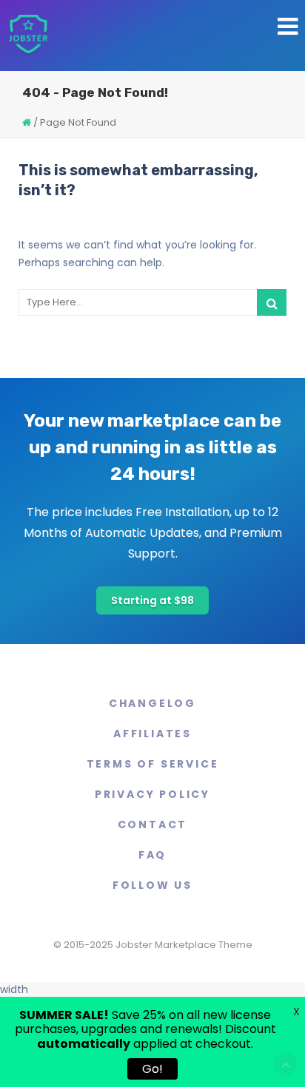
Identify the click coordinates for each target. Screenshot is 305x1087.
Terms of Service (153, 763)
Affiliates (152, 733)
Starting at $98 (152, 600)
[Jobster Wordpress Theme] (27, 35)
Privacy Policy (152, 794)
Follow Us (152, 885)
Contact (153, 824)
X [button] (296, 1011)
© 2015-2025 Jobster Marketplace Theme (152, 945)
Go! (152, 1068)
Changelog (152, 703)
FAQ (152, 854)
